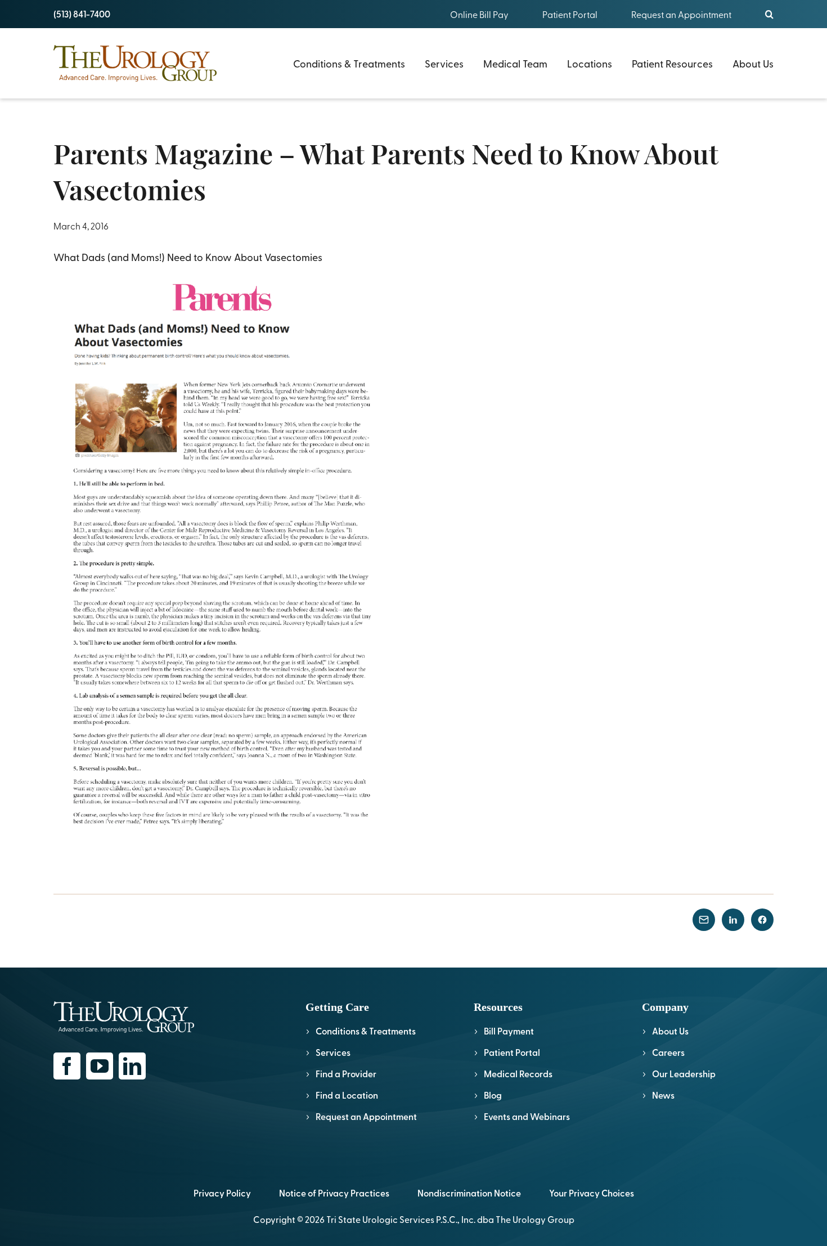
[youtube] (99, 1065)
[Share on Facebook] (762, 919)
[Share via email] (704, 919)
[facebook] (66, 1065)
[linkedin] (132, 1065)
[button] (769, 14)
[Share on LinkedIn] (733, 919)
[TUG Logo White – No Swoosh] (123, 1006)
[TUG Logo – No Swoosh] (135, 50)
